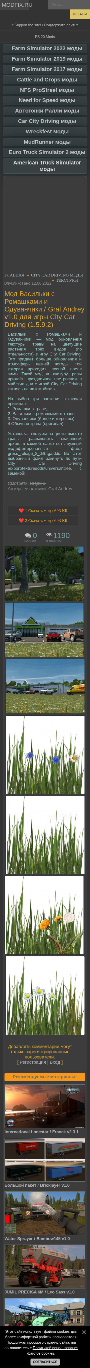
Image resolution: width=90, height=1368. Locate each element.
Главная (14, 275)
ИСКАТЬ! (80, 14)
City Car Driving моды (57, 275)
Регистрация (33, 1062)
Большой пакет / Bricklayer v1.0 (37, 1185)
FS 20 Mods (45, 37)
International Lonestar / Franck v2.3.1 (41, 1132)
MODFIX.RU (15, 5)
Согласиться (45, 1362)
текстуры (67, 280)
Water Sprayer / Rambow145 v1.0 (37, 1238)
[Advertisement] (45, 225)
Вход (55, 1062)
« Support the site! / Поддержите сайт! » (45, 25)
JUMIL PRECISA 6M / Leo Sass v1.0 (39, 1292)
